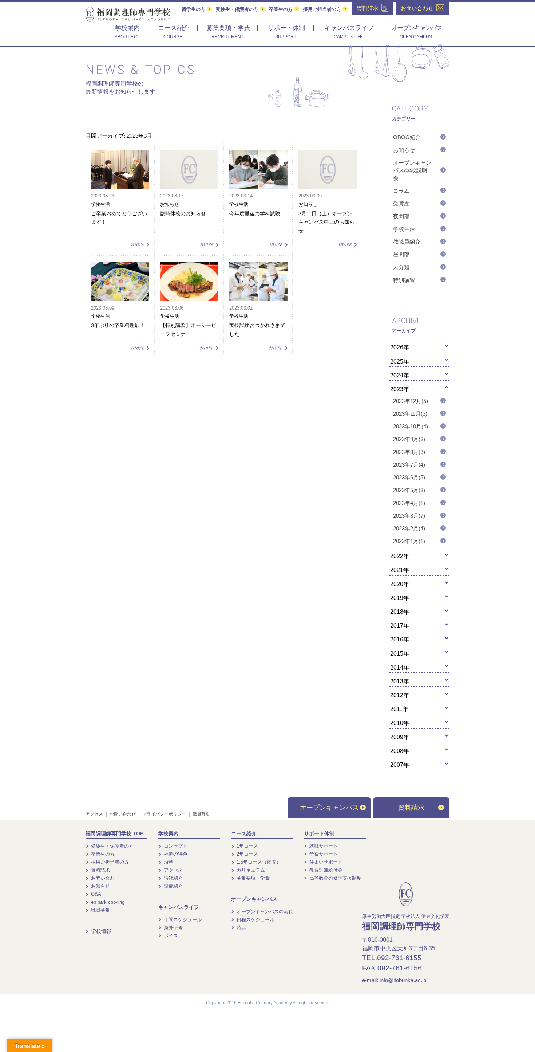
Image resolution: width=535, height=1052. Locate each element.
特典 (240, 927)
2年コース (246, 854)
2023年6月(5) (409, 477)
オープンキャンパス (329, 807)
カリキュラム (250, 870)
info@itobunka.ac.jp (403, 980)
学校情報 (100, 931)
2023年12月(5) (410, 401)
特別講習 (404, 280)
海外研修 (172, 927)
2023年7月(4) (409, 465)
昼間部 (401, 254)
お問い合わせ (123, 814)
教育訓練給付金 (325, 870)
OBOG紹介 (407, 137)
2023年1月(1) (409, 541)
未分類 (401, 267)
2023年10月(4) (410, 426)
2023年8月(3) (409, 452)
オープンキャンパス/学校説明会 (412, 170)
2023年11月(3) (410, 414)
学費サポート (323, 854)
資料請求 (411, 807)
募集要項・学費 (252, 878)
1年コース (246, 846)
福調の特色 (174, 854)
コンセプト (174, 846)
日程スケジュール (254, 919)
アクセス (94, 814)
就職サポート (323, 846)
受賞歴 (401, 203)
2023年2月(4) (409, 528)
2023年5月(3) (409, 490)
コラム (401, 191)
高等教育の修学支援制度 (334, 878)
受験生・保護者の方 (238, 9)
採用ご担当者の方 (322, 9)
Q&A (95, 894)
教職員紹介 (406, 242)
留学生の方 (194, 9)
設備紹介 (172, 886)
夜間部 (401, 216)
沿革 (167, 862)
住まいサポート (325, 862)
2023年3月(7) (409, 516)
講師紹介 (172, 878)
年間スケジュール (182, 919)
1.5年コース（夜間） (258, 862)
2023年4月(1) (409, 503)
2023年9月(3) (409, 439)
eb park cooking (107, 902)
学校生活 (404, 229)
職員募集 (201, 814)
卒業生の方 (281, 9)
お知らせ (404, 150)
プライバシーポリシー (164, 814)
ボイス (170, 935)
